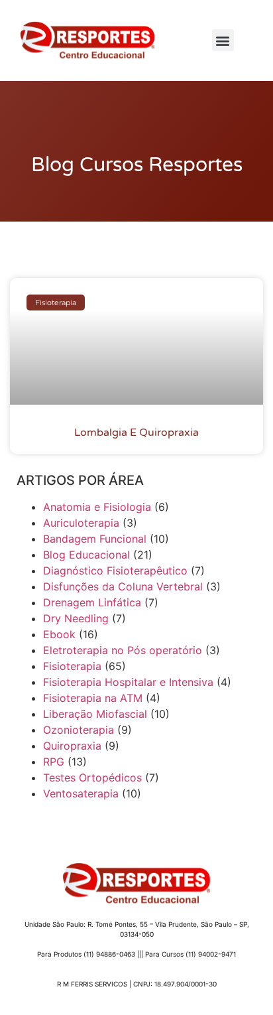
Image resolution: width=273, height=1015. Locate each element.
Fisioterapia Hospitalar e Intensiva (128, 682)
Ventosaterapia (81, 793)
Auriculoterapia (81, 522)
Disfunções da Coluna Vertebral (123, 586)
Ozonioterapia (78, 729)
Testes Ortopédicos (92, 777)
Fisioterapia (72, 666)
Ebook (59, 634)
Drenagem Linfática (92, 602)
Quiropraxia (72, 745)
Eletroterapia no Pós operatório (122, 650)
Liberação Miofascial (95, 713)
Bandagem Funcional (94, 538)
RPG (53, 761)
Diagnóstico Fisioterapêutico (115, 570)
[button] (223, 40)
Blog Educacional (86, 554)
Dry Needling (76, 618)
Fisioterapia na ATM (92, 698)
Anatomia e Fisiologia (97, 506)
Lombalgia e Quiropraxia (136, 432)
